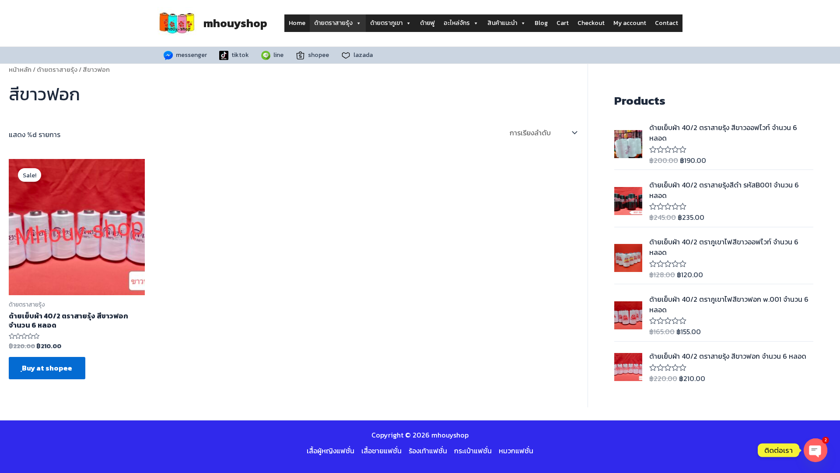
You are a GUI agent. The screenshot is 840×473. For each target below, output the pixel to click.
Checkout (591, 23)
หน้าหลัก (20, 69)
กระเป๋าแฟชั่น (473, 450)
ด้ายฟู (427, 23)
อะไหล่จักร (457, 23)
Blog (541, 23)
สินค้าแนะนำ (502, 23)
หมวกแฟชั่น (516, 450)
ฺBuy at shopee (47, 368)
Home (297, 23)
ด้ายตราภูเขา (386, 23)
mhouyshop (235, 23)
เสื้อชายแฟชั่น (381, 450)
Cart (562, 23)
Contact (666, 23)
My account (629, 23)
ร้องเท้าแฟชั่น (428, 450)
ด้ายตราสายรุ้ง (333, 23)
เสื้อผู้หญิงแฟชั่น (330, 450)
